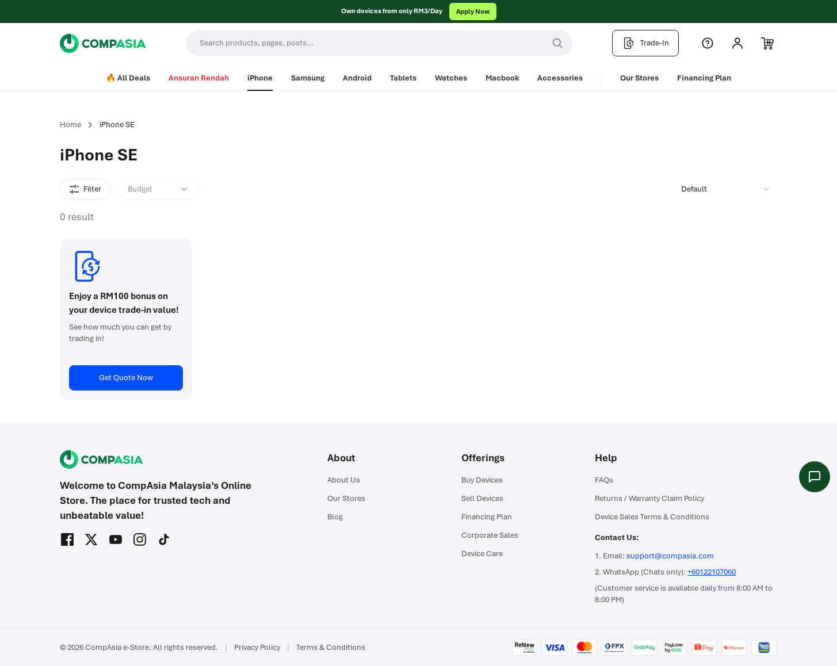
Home (70, 124)
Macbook (502, 78)
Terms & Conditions (330, 647)
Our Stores (639, 78)
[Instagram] (139, 539)
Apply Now (473, 11)
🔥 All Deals (128, 78)
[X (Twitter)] (91, 539)
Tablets (403, 78)
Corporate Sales (489, 535)
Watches (451, 78)
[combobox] (726, 189)
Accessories (560, 78)
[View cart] (767, 43)
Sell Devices (482, 498)
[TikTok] (163, 539)
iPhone (260, 78)
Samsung (307, 78)
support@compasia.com (670, 556)
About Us (343, 480)
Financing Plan (704, 78)
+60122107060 (711, 572)
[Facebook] (67, 539)
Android (357, 78)
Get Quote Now (126, 377)
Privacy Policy (257, 647)
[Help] (707, 43)
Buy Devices (482, 480)
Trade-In (654, 43)
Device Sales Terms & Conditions (652, 517)
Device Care (482, 553)
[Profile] (737, 43)
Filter (92, 189)
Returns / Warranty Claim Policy (649, 498)
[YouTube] (115, 539)
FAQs (604, 480)
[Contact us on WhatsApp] (814, 476)
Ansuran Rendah (199, 78)
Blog (335, 517)
